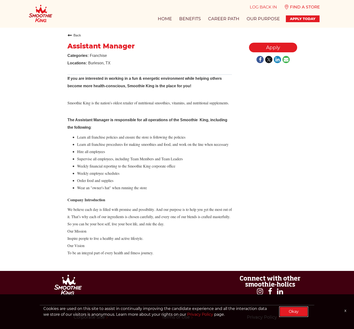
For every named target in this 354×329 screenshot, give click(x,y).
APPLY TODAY (302, 19)
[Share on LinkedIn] (277, 60)
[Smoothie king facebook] (270, 291)
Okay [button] (294, 311)
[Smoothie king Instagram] (260, 291)
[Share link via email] (286, 60)
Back (77, 35)
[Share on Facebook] (260, 60)
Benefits (190, 18)
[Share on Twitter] (268, 60)
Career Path (223, 18)
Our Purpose (263, 18)
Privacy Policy (200, 314)
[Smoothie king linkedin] (280, 291)
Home (165, 18)
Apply (273, 47)
